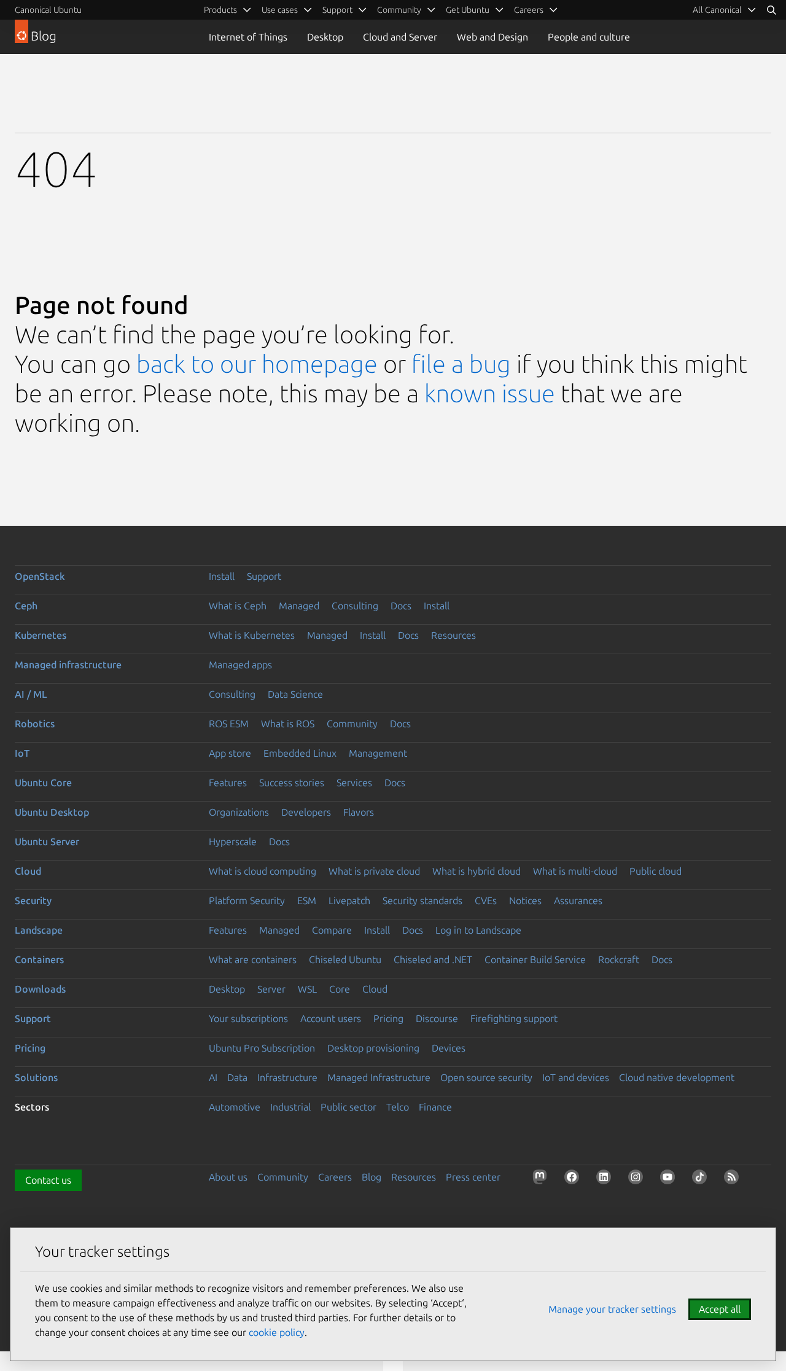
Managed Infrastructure (378, 1077)
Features (228, 782)
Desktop (325, 36)
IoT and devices (575, 1077)
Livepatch (349, 900)
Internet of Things (248, 36)
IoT (22, 753)
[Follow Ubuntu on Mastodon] (542, 1179)
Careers (335, 1176)
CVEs (486, 900)
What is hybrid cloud (476, 871)
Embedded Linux (300, 753)
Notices (525, 900)
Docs (401, 605)
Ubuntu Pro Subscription (262, 1047)
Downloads (40, 988)
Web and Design (492, 36)
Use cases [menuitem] (280, 10)
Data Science (295, 694)
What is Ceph (238, 605)
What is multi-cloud (575, 871)
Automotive (234, 1106)
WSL (307, 988)
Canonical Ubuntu (48, 10)
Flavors (358, 812)
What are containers (253, 959)
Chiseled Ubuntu (345, 959)
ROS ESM (229, 723)
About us (228, 1176)
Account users (330, 1018)
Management (378, 753)
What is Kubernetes (252, 635)
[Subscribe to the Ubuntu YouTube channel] (670, 1179)
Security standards (422, 900)
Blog (371, 1176)
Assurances (578, 900)
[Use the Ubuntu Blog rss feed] (734, 1179)
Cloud (28, 871)
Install (222, 576)
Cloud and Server (400, 36)
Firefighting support (514, 1018)
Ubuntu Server (47, 841)
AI (213, 1077)
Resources (453, 635)
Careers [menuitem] (528, 10)
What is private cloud (374, 871)
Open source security (486, 1077)
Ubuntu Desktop (52, 812)
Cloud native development (676, 1077)
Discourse (437, 1018)
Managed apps (240, 664)
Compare (332, 929)
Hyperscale (233, 841)
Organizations (239, 812)
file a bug (461, 364)
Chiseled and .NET (433, 959)
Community (352, 723)
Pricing (388, 1018)
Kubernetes (40, 635)
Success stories (291, 782)
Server (271, 988)
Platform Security (247, 900)
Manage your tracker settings (612, 1308)
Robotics (35, 723)
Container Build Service (535, 959)
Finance (435, 1106)
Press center (473, 1176)
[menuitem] (724, 10)
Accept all (720, 1308)
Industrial (290, 1106)
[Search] (771, 10)
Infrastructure (287, 1077)
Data (237, 1077)
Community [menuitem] (399, 10)
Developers (306, 812)
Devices (448, 1047)
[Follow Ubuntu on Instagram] (638, 1179)
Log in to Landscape (478, 929)
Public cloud (655, 871)
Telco (397, 1106)
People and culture (589, 36)
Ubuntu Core (43, 782)
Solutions (36, 1077)
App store (230, 753)
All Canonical (717, 10)
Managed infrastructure (68, 664)
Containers (39, 959)
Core (339, 988)
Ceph (26, 605)
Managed (299, 605)
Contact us (48, 1179)
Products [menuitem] (220, 10)
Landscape (39, 929)
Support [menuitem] (337, 10)
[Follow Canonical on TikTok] (702, 1179)
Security (33, 900)
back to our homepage (257, 364)
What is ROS (287, 723)
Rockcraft (618, 959)
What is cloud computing (262, 871)
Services (354, 782)
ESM (306, 900)
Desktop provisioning (373, 1047)
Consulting (355, 605)
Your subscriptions (248, 1018)
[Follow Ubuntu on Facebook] (574, 1179)
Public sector (348, 1106)
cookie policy (277, 1332)
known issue (489, 393)
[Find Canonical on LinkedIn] (606, 1179)
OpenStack (40, 576)
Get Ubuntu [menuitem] (467, 10)
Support (264, 576)
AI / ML (31, 694)
